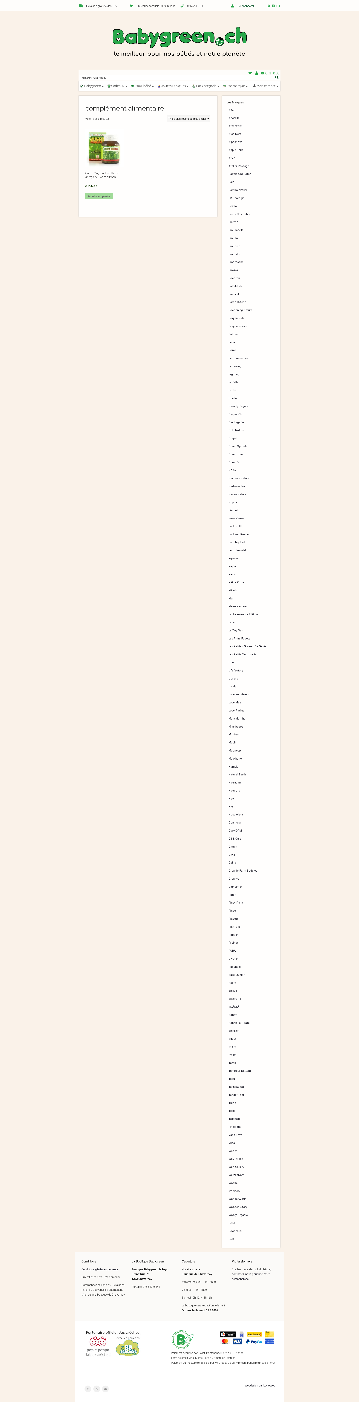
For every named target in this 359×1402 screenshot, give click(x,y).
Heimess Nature (239, 478)
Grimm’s (234, 462)
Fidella (233, 398)
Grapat (233, 438)
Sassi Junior (237, 974)
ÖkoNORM (235, 830)
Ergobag (234, 374)
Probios (234, 942)
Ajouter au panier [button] (99, 196)
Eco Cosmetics (238, 358)
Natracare (235, 782)
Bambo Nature (238, 190)
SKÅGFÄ (234, 1006)
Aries (232, 158)
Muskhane (235, 758)
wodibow (234, 1191)
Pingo (232, 910)
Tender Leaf (237, 1095)
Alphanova (236, 142)
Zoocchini (235, 1231)
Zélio (232, 1223)
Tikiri (232, 1111)
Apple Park (236, 150)
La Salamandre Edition (243, 614)
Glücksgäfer (237, 422)
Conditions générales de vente (100, 1269)
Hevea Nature (238, 494)
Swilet (233, 1055)
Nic (231, 806)
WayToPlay (236, 1159)
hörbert (233, 510)
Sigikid (233, 990)
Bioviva (233, 270)
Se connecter (246, 6)
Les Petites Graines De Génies (248, 646)
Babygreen (179, 43)
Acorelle (234, 118)
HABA (232, 470)
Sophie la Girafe (239, 1023)
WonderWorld (238, 1199)
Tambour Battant (240, 1070)
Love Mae (235, 702)
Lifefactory (236, 670)
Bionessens (236, 262)
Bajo (231, 182)
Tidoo (232, 1103)
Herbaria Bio (237, 486)
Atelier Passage (239, 166)
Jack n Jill (235, 526)
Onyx (232, 854)
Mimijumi (234, 734)
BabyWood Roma (240, 174)
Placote (234, 918)
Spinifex (234, 1030)
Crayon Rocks (238, 326)
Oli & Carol (236, 838)
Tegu (232, 1078)
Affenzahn (236, 126)
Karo (232, 574)
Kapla (232, 566)
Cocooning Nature (241, 310)
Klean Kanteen (238, 606)
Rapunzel (235, 966)
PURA (232, 950)
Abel (231, 110)
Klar (231, 598)
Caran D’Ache (237, 302)
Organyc (234, 878)
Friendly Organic (239, 406)
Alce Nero (235, 134)
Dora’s (233, 350)
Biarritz (233, 222)
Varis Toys (235, 1135)
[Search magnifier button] (277, 77)
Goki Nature (236, 430)
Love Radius (237, 710)
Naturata (234, 790)
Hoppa (233, 502)
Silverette (235, 998)
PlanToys (235, 926)
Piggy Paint (236, 902)
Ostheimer (235, 886)
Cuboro (233, 334)
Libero (233, 662)
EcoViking (235, 366)
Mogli (232, 742)
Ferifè (232, 390)
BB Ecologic (237, 198)
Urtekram (235, 1127)
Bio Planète (236, 230)
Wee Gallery (236, 1167)
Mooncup (235, 750)
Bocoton (234, 278)
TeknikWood (237, 1087)
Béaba (233, 206)
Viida (232, 1143)
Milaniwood (236, 726)
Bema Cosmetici (239, 214)
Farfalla (234, 382)
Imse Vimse (236, 518)
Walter (233, 1151)
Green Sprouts (238, 446)
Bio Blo (233, 238)
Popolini (234, 934)
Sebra (232, 983)
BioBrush (234, 246)
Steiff (232, 1047)
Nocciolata (236, 814)
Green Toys (236, 454)
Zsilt (231, 1239)
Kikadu (233, 590)
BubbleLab (235, 286)
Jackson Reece (239, 534)
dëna (232, 342)
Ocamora (235, 822)
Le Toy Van (236, 630)
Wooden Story (238, 1207)
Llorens (233, 678)
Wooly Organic (238, 1215)
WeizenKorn (237, 1175)
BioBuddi (234, 254)
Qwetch (234, 958)
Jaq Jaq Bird (237, 542)
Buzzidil (234, 294)
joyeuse (234, 558)
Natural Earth (237, 774)
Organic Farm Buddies (243, 870)
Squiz (232, 1038)
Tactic (233, 1063)
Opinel (233, 862)
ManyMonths (237, 718)
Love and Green (239, 694)
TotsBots (235, 1119)
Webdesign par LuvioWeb (260, 1385)
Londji (233, 686)
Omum (233, 846)
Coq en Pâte (237, 318)
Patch (232, 894)
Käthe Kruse (237, 582)
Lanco (233, 622)
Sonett (233, 1015)
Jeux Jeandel (237, 550)
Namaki (234, 766)
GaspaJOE (235, 414)
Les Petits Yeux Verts (243, 654)
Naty (232, 798)
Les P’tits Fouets (239, 638)
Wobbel (234, 1183)
